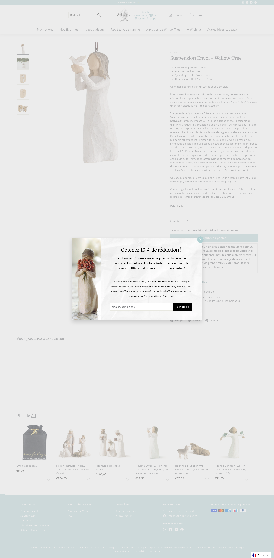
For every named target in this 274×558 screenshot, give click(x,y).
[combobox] (261, 555)
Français (262, 555)
